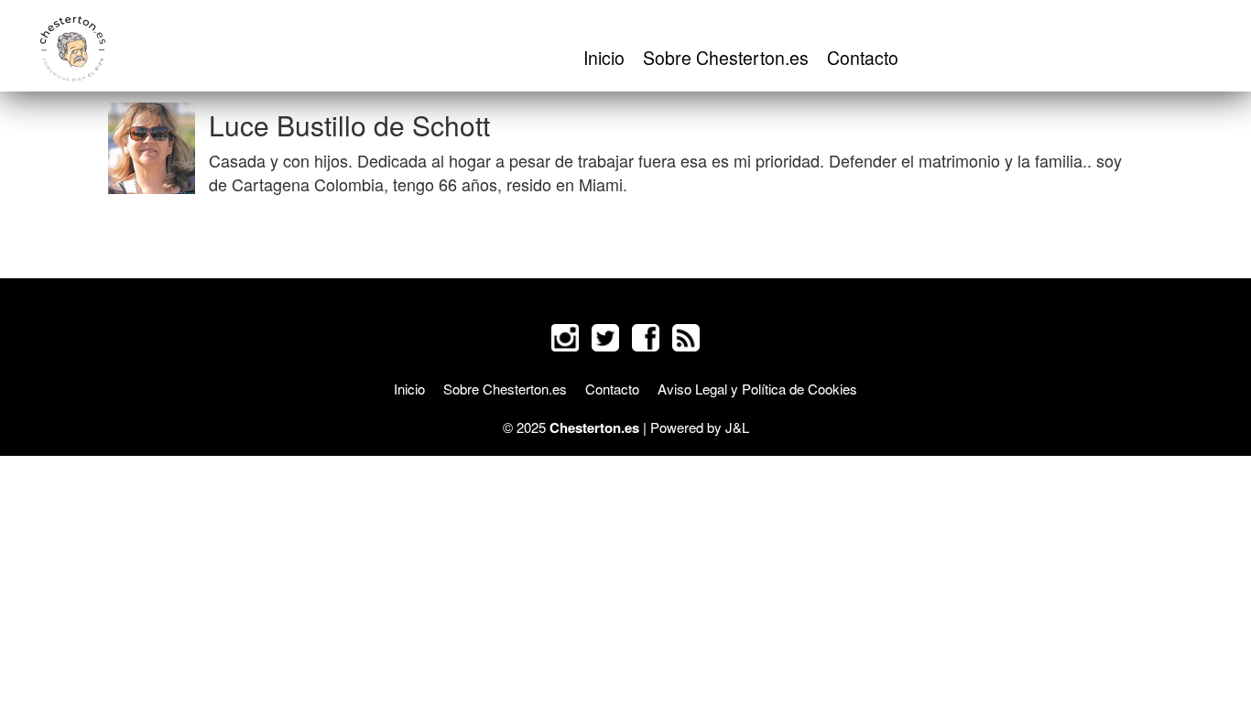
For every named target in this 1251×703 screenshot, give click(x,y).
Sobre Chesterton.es (726, 57)
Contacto (862, 57)
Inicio (604, 57)
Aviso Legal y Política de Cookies (757, 388)
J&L (737, 427)
